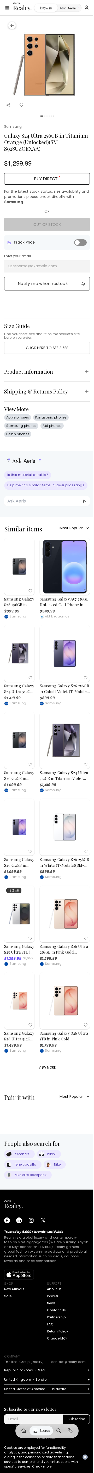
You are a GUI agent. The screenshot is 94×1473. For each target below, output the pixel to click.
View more (47, 1067)
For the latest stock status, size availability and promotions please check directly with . (46, 196)
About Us (54, 1289)
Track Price (24, 242)
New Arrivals (14, 1289)
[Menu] (7, 8)
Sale (7, 1296)
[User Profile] (87, 8)
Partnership (56, 1317)
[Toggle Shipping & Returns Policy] (87, 391)
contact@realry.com (68, 1362)
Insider (52, 1296)
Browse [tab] (46, 8)
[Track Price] (80, 242)
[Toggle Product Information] (87, 371)
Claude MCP (57, 1338)
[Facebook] (7, 1220)
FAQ (50, 1324)
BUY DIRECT (46, 179)
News (51, 1303)
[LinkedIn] (19, 1220)
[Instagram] (31, 1220)
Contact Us (56, 1310)
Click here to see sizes (47, 347)
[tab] (69, 8)
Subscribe (76, 1419)
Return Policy (57, 1331)
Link (24, 1430)
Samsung (13, 126)
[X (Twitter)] (43, 1220)
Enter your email (17, 256)
